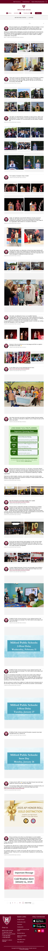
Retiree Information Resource (21, 936)
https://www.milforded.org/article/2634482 (14, 788)
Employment (20, 927)
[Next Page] (23, 903)
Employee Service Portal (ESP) (23, 930)
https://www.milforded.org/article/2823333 (19, 368)
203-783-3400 (6, 935)
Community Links (21, 922)
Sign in (38, 13)
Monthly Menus (21, 933)
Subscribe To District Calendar (7, 940)
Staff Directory (17, 1)
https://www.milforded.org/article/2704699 (19, 570)
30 (20, 902)
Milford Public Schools (20, 17)
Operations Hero (21, 939)
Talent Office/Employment (37, 1)
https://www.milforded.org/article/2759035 (19, 502)
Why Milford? (20, 942)
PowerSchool (26, 1)
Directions (19, 924)
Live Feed (31, 17)
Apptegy (26, 949)
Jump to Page (28, 902)
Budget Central (20, 919)
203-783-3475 (6, 937)
